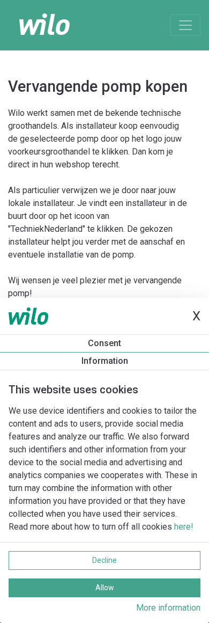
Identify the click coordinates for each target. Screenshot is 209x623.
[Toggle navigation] (185, 25)
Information (104, 361)
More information (168, 608)
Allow (104, 587)
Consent (104, 343)
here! (183, 527)
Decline (104, 560)
